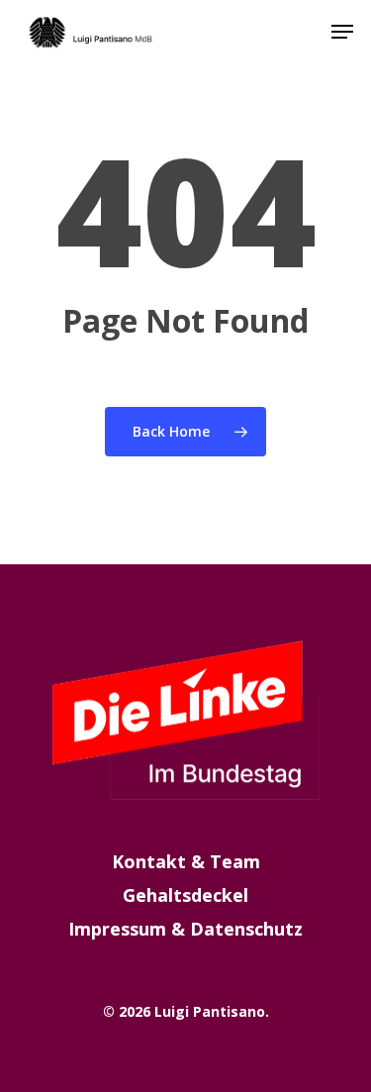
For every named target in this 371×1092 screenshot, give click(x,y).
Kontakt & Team (186, 861)
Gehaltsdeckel (185, 895)
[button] (342, 32)
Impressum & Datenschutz (185, 929)
